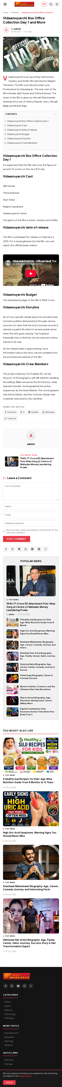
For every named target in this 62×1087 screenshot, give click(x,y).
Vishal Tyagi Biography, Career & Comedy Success (36, 677)
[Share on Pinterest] (39, 549)
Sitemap (8, 1064)
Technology (10, 1014)
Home (5, 12)
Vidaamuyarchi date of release (22, 129)
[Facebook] (5, 985)
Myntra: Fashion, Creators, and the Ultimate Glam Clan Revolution (37, 688)
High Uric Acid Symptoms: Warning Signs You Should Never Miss (37, 632)
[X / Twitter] (11, 985)
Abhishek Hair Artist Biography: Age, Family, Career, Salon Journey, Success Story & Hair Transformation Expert (29, 943)
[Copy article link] (45, 549)
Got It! (9, 1082)
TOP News (14, 12)
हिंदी (44, 4)
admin (31, 444)
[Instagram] (24, 985)
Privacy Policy (25, 1076)
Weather (9, 1045)
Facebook (12, 412)
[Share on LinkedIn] (19, 549)
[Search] (51, 4)
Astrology (9, 1041)
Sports (8, 1006)
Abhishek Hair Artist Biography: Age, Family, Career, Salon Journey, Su (38, 656)
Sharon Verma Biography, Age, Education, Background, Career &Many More (36, 700)
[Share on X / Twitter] (12, 549)
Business (8, 1010)
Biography (9, 1037)
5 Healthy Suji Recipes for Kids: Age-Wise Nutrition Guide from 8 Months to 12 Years (28, 781)
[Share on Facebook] (6, 549)
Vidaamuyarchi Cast (17, 125)
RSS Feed (9, 1060)
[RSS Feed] (30, 985)
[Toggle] (55, 114)
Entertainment (11, 1033)
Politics (8, 1002)
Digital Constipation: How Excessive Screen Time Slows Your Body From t (37, 712)
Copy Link (12, 418)
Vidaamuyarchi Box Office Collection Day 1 (28, 121)
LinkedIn (34, 412)
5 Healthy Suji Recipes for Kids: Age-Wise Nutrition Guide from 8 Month (37, 622)
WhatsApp (49, 412)
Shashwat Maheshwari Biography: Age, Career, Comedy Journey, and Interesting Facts (31, 888)
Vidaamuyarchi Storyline (19, 138)
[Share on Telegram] (32, 549)
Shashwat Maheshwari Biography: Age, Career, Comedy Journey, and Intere (38, 645)
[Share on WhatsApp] (26, 549)
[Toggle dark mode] (57, 4)
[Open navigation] (5, 4)
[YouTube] (18, 985)
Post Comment (16, 539)
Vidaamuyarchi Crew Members (22, 143)
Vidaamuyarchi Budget (18, 134)
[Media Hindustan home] (24, 4)
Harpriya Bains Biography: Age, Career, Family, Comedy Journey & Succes (37, 667)
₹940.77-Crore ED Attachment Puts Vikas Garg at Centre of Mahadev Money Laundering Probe (30, 607)
